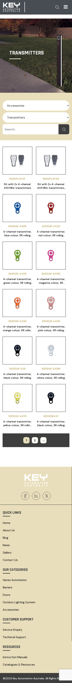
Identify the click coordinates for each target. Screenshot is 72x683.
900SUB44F (51, 416)
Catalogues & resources (19, 664)
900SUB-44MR (51, 274)
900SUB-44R (17, 369)
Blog (5, 538)
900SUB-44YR (17, 416)
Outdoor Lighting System (19, 602)
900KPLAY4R (51, 179)
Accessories (11, 610)
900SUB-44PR (51, 321)
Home (6, 523)
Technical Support (14, 637)
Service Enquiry (12, 630)
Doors (6, 595)
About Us (9, 530)
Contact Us (10, 560)
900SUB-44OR (17, 321)
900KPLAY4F (17, 179)
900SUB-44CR (51, 226)
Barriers (7, 587)
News (6, 545)
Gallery (7, 552)
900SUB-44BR (17, 226)
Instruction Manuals (15, 657)
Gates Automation (15, 580)
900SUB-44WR (51, 369)
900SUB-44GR (17, 274)
